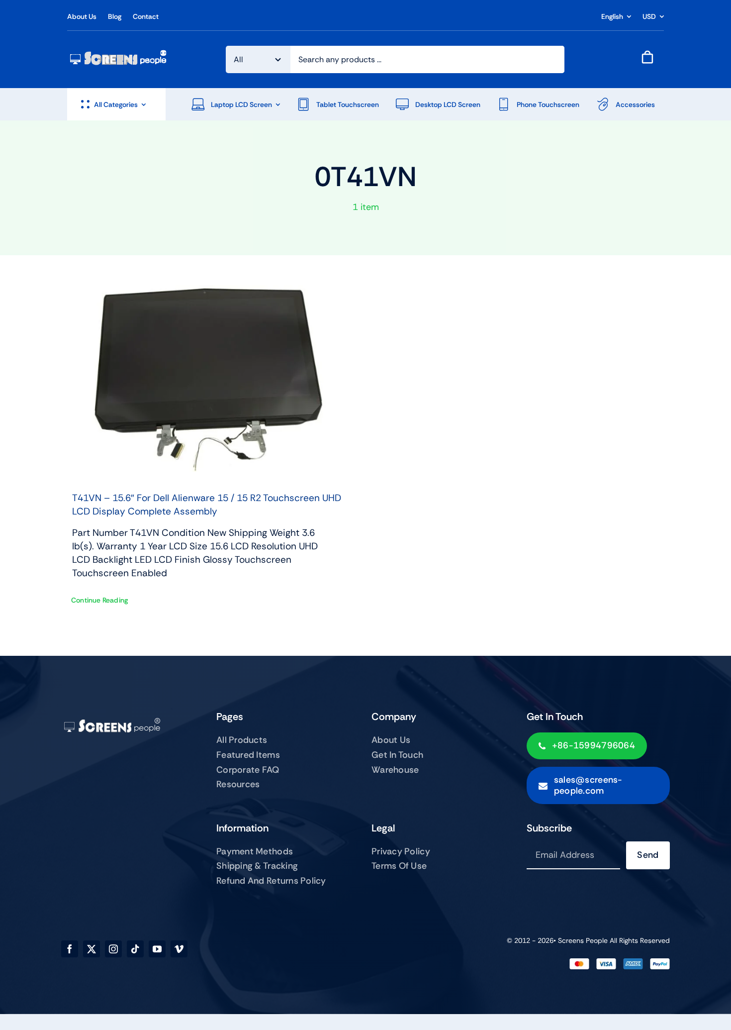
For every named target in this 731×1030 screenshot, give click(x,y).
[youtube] (157, 948)
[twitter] (91, 948)
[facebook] (69, 948)
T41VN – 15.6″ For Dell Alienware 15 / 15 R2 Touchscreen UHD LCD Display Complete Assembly (206, 504)
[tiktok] (135, 948)
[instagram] (113, 948)
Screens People (583, 940)
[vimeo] (179, 948)
